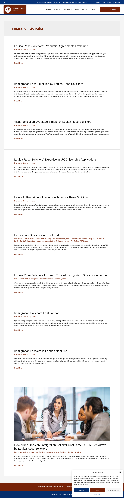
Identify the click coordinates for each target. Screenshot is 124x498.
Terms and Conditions (45, 486)
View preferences (113, 490)
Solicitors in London (63, 241)
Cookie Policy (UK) (59, 486)
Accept (81, 490)
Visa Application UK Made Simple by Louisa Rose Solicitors (52, 121)
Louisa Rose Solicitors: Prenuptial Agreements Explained (51, 46)
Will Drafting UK (76, 241)
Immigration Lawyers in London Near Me (40, 350)
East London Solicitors (38, 239)
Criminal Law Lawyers (22, 239)
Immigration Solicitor (21, 49)
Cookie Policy (97, 494)
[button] (120, 472)
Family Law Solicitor (53, 239)
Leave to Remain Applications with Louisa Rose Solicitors (51, 197)
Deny (97, 490)
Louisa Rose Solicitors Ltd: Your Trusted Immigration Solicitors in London (61, 275)
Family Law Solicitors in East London (38, 235)
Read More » (18, 63)
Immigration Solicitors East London (36, 313)
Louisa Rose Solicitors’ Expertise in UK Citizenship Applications (55, 159)
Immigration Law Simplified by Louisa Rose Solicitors (48, 83)
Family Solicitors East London (30, 241)
